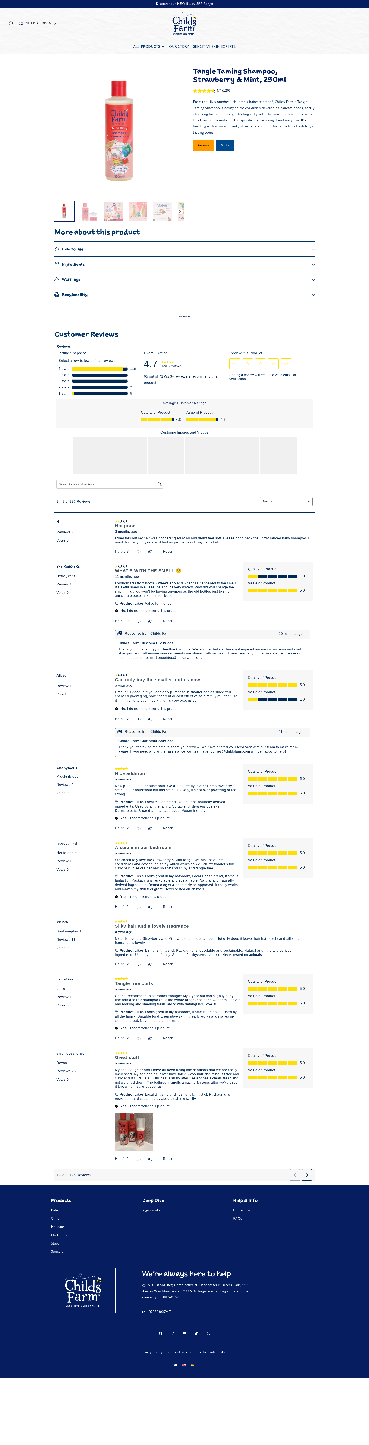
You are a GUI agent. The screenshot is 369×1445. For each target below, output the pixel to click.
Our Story (179, 47)
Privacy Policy (151, 1352)
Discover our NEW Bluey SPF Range (184, 4)
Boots (225, 145)
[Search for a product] (11, 23)
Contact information (212, 1352)
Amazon (203, 145)
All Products (146, 47)
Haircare (57, 1227)
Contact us (241, 1210)
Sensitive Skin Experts (214, 47)
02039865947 (160, 1312)
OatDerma (59, 1235)
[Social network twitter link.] (208, 1333)
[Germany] (193, 1365)
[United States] (184, 1365)
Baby (55, 1210)
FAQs (237, 1218)
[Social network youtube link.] (184, 1333)
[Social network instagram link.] (172, 1333)
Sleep (55, 1243)
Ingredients (151, 1210)
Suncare (57, 1252)
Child (55, 1218)
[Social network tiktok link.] (196, 1333)
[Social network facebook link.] (160, 1333)
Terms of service (179, 1352)
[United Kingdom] (176, 1365)
